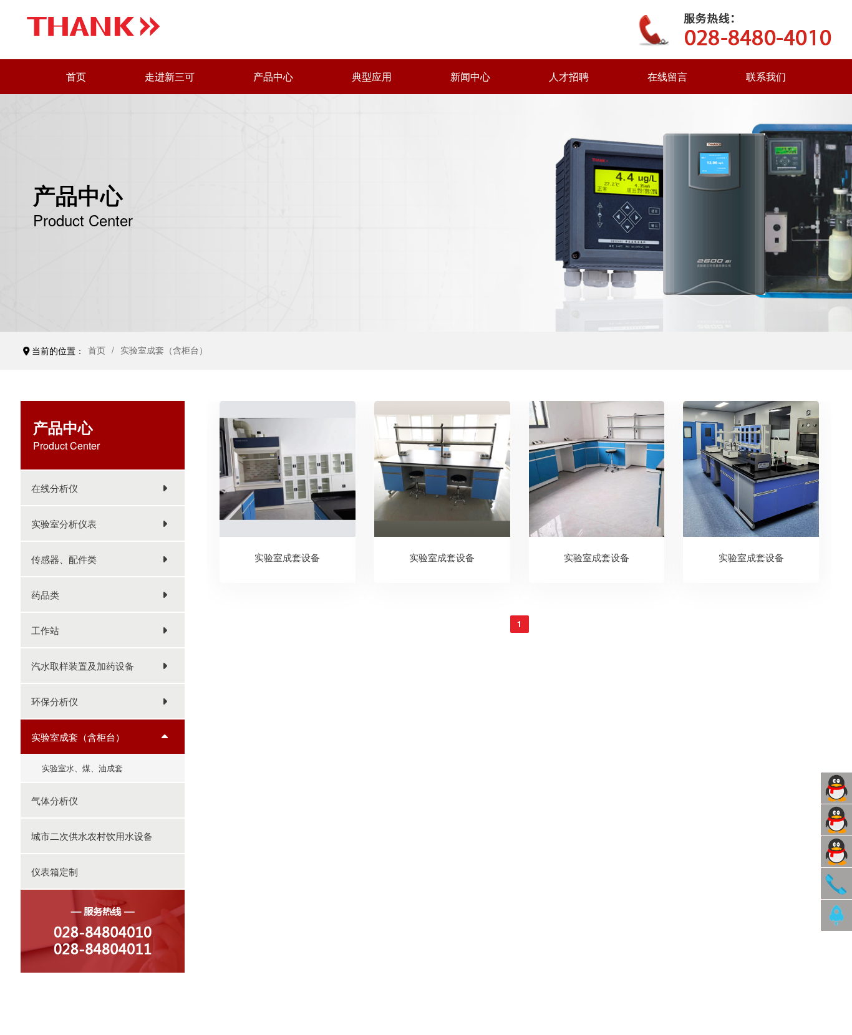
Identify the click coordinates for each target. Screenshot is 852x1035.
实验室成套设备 (287, 557)
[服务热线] (836, 883)
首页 (96, 350)
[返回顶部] (836, 915)
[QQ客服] (836, 788)
